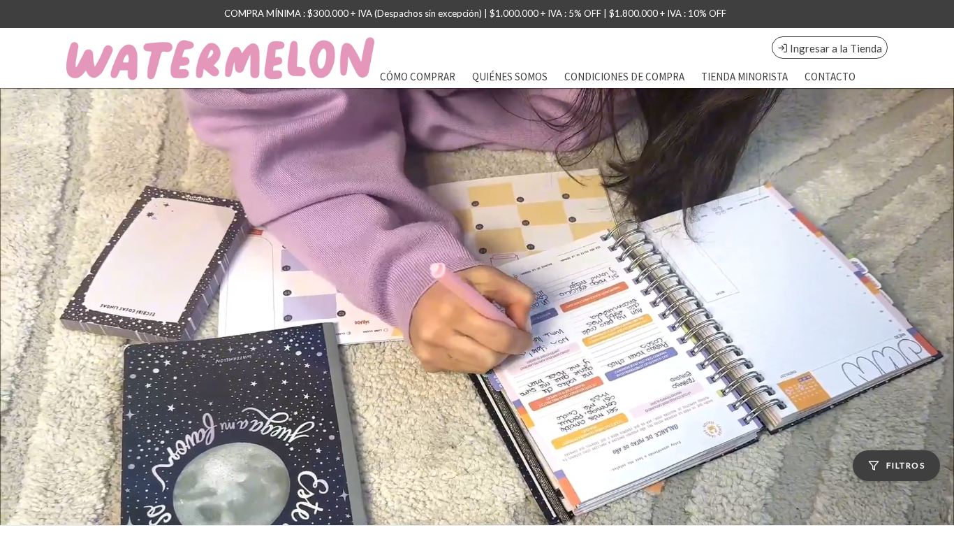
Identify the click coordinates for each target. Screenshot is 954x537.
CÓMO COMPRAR (417, 76)
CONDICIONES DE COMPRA (624, 76)
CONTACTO (830, 76)
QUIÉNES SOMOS (510, 76)
